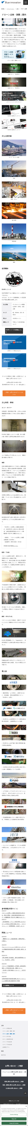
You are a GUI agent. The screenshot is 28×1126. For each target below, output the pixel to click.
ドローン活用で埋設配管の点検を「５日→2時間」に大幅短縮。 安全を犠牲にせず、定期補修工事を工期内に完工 (13, 900)
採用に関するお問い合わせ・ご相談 (14, 1081)
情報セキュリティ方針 (14, 1101)
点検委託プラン (6, 1047)
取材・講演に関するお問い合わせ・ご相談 (14, 1085)
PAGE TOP (25, 1093)
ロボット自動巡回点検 (7, 1039)
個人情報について (20, 1104)
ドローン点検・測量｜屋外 (8, 1031)
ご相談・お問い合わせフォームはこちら (14, 393)
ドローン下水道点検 (7, 1041)
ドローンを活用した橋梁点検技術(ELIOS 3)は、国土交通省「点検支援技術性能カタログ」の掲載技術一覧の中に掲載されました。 (14, 915)
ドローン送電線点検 (7, 1028)
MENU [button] (25, 2)
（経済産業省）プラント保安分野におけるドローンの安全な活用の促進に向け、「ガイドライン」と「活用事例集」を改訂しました (14, 924)
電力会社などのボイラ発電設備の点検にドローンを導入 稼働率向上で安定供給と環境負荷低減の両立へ (14, 874)
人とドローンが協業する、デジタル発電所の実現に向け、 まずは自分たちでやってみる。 (14, 847)
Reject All (14, 1119)
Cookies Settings (14, 1114)
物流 (2, 1051)
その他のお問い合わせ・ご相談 (14, 1088)
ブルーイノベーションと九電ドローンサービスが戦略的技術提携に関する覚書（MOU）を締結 (14, 949)
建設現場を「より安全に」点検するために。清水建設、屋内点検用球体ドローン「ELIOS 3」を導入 (13, 695)
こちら (16, 546)
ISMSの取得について (8, 1104)
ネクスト (3, 1055)
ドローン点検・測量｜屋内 (8, 1033)
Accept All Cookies (14, 1123)
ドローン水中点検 (6, 1036)
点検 (2, 1025)
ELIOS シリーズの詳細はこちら (14, 331)
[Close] (26, 1106)
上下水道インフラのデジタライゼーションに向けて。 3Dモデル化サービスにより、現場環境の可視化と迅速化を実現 (14, 793)
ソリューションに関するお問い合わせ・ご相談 (14, 1073)
